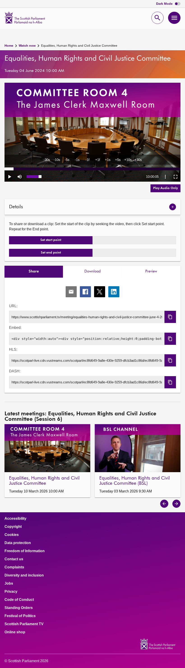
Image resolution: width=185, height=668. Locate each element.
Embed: (15, 327)
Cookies (12, 535)
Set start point (50, 240)
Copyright (13, 526)
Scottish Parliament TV (24, 624)
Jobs (9, 583)
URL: (13, 306)
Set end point (51, 252)
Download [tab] (92, 271)
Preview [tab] (151, 271)
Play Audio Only (165, 188)
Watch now (27, 45)
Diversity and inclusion (24, 575)
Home (9, 45)
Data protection (18, 543)
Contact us (14, 559)
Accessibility (15, 518)
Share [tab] (34, 271)
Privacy (11, 591)
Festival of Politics (20, 616)
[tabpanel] (92, 335)
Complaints (14, 567)
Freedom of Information (25, 551)
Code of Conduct (19, 600)
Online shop (15, 632)
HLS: (13, 349)
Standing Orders (19, 608)
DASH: (14, 371)
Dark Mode (164, 3)
